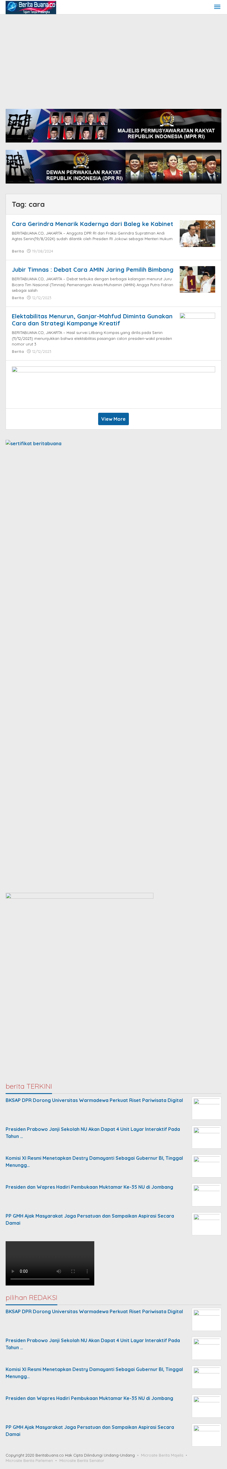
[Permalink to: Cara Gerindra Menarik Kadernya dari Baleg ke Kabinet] (197, 233)
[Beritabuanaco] (31, 7)
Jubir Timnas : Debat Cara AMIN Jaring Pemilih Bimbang (93, 269)
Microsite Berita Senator (81, 1460)
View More (113, 419)
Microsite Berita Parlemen (29, 1460)
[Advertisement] (113, 58)
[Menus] (217, 7)
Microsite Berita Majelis (162, 1455)
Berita (18, 251)
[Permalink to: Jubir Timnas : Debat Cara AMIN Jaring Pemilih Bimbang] (197, 279)
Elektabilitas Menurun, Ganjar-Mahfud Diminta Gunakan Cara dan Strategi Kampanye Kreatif (92, 319)
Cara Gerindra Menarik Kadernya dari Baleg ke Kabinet (92, 223)
